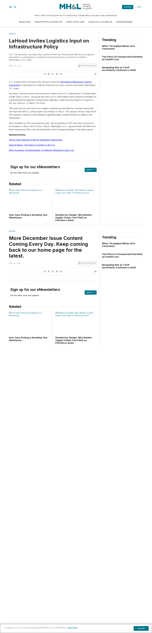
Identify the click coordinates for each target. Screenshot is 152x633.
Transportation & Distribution (48, 22)
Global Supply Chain (75, 22)
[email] (61, 74)
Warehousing (25, 22)
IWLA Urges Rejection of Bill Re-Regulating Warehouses (35, 140)
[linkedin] (49, 74)
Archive (12, 34)
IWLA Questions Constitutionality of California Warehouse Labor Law (41, 150)
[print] (95, 74)
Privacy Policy (72, 628)
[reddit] (57, 74)
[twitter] (53, 74)
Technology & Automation (100, 22)
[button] (10, 7)
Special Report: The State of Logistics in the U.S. (32, 145)
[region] (76, 628)
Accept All (141, 628)
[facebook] (45, 74)
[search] (15, 7)
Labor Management (124, 22)
